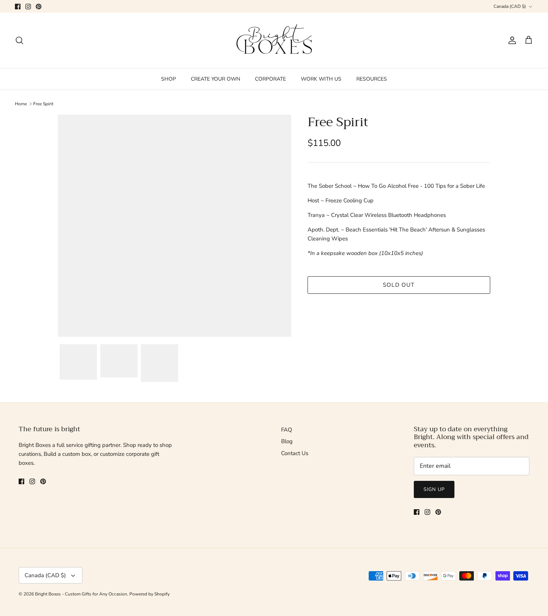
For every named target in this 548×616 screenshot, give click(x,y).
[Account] (511, 40)
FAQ (286, 429)
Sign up (434, 489)
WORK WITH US (321, 79)
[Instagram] (28, 6)
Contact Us (294, 453)
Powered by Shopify (149, 594)
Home (21, 104)
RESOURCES (371, 79)
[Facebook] (18, 6)
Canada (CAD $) (510, 6)
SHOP (168, 79)
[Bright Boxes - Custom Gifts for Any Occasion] (274, 40)
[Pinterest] (38, 6)
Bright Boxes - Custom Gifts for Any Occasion (81, 594)
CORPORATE (270, 79)
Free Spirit (43, 104)
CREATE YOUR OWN (215, 79)
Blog (287, 441)
